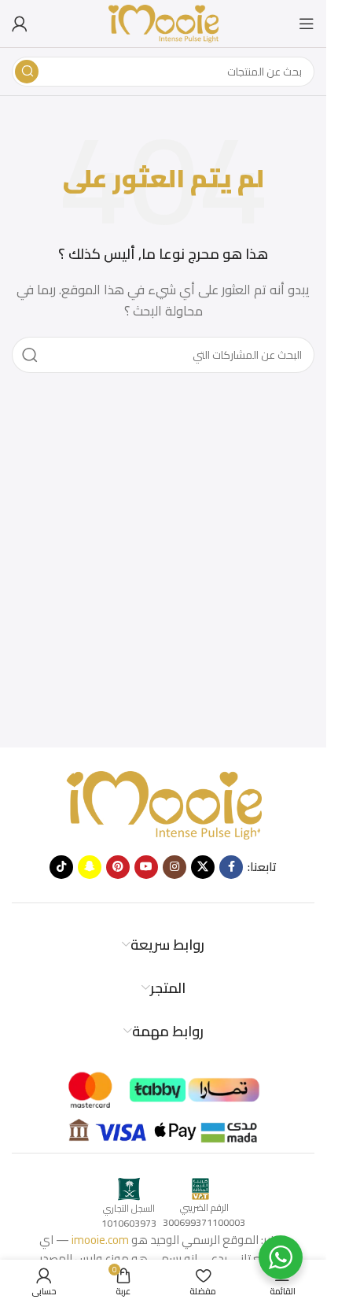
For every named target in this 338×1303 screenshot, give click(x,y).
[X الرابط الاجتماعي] (203, 867)
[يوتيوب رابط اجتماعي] (146, 867)
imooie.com (100, 1239)
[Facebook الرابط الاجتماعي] (231, 867)
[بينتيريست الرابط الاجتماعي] (118, 867)
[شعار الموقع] (163, 22)
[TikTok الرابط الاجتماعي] (61, 867)
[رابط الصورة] (163, 803)
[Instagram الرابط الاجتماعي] (174, 867)
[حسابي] (19, 23)
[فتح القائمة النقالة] (306, 23)
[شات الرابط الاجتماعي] (89, 867)
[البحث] (27, 71)
